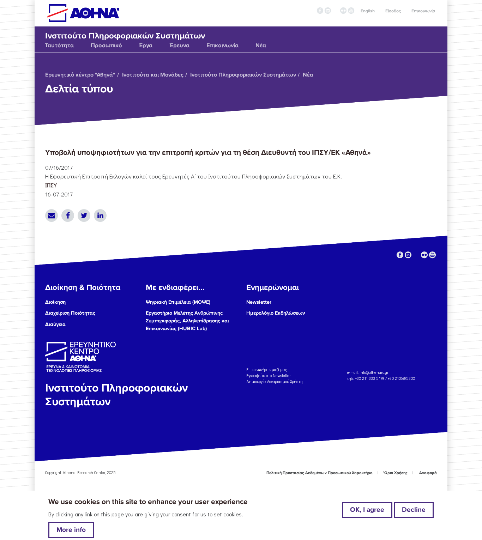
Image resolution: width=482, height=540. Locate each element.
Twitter (84, 215)
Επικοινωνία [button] (222, 45)
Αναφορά (428, 473)
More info (71, 530)
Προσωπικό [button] (106, 45)
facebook (320, 10)
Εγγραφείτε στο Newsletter (269, 375)
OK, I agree (367, 509)
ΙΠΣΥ (50, 185)
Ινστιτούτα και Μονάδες (152, 74)
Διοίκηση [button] (55, 302)
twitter (335, 10)
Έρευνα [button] (179, 45)
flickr (343, 10)
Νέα (308, 74)
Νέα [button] (260, 45)
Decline (414, 509)
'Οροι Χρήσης (395, 473)
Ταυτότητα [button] (59, 45)
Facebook (67, 215)
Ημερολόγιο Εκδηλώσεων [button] (275, 313)
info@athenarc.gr (374, 372)
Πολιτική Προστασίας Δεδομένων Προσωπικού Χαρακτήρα (319, 473)
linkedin (327, 10)
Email (51, 215)
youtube (351, 10)
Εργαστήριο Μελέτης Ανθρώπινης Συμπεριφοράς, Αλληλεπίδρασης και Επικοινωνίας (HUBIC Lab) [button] (187, 320)
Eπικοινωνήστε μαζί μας (266, 369)
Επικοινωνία (423, 11)
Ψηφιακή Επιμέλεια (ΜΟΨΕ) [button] (178, 302)
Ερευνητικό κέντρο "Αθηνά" (80, 74)
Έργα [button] (145, 45)
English (368, 11)
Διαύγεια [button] (55, 324)
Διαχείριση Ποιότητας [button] (70, 313)
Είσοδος (393, 11)
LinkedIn (100, 215)
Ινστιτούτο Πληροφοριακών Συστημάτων (243, 74)
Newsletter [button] (258, 302)
